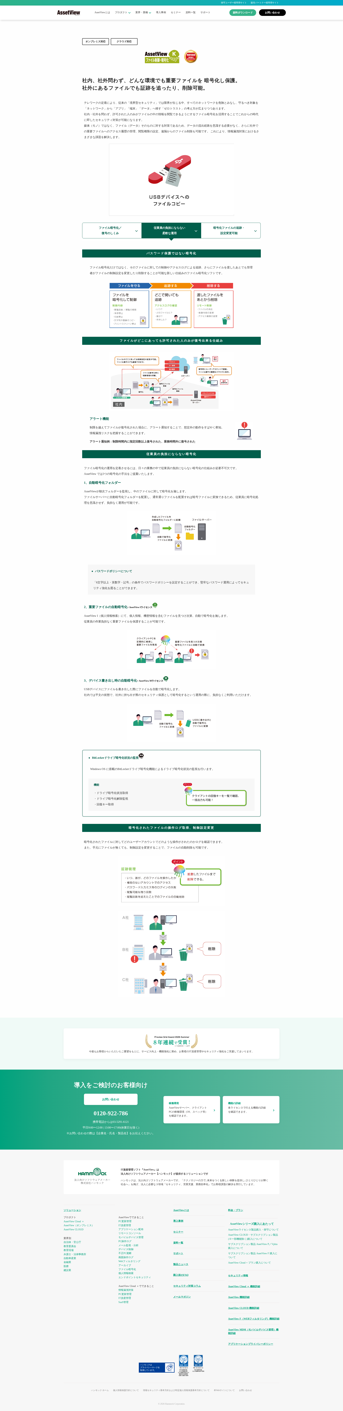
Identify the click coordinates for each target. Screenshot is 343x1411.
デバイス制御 (125, 1249)
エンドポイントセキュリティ (134, 1277)
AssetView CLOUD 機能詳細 (243, 1308)
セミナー (176, 12)
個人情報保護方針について (126, 1390)
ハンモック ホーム (100, 1390)
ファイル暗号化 (127, 1269)
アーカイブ (124, 1265)
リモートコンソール (129, 1233)
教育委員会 (70, 1246)
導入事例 (161, 12)
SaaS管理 (123, 1302)
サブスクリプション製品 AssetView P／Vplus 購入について (252, 1246)
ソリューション (72, 1210)
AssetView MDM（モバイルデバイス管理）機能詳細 (253, 1331)
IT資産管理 (124, 1225)
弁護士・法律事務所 (75, 1254)
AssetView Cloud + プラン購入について (249, 1262)
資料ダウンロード (243, 12)
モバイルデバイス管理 (130, 1237)
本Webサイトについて (224, 1390)
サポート (205, 12)
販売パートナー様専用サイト (265, 2)
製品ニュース (180, 1264)
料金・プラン (235, 1210)
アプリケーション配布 (130, 1229)
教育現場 (69, 1250)
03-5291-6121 (121, 1121)
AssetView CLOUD (73, 1229)
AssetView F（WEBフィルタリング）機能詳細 (253, 1318)
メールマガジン (182, 1296)
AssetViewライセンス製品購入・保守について (253, 1229)
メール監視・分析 (128, 1245)
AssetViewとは (102, 12)
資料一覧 (191, 12)
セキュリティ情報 (238, 1275)
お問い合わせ (272, 12)
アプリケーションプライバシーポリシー (250, 1344)
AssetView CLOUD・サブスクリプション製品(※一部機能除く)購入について (253, 1237)
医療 (66, 1266)
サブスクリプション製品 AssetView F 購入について (252, 1255)
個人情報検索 (125, 1273)
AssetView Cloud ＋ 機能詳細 (244, 1286)
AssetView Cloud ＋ (74, 1221)
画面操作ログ (125, 1257)
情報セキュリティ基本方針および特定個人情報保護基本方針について (176, 1390)
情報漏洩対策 (125, 1290)
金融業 (67, 1262)
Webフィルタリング (129, 1261)
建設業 (67, 1270)
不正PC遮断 (124, 1253)
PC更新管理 (124, 1221)
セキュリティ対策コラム (187, 1286)
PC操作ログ (124, 1241)
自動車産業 (70, 1258)
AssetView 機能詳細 (239, 1297)
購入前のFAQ (180, 1275)
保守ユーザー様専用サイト (234, 2)
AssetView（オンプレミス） (79, 1225)
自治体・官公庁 (72, 1242)
